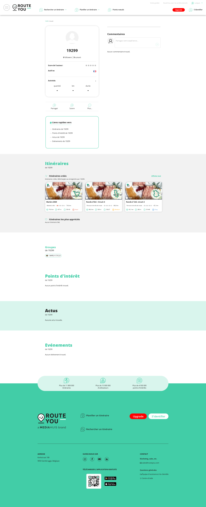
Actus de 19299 (58, 137)
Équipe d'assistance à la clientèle (155, 474)
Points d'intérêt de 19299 (62, 133)
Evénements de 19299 (61, 141)
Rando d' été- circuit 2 (135, 202)
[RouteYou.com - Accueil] (21, 7)
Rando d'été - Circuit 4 (95, 202)
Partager (54, 108)
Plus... (89, 108)
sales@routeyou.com (150, 463)
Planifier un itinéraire (97, 415)
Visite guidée (154, 3)
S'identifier (158, 416)
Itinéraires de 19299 (60, 129)
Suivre (72, 108)
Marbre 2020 (51, 202)
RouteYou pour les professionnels (175, 3)
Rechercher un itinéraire (99, 429)
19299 (46, 21)
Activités (51, 80)
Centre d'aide (147, 478)
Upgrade (178, 10)
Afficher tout (156, 176)
